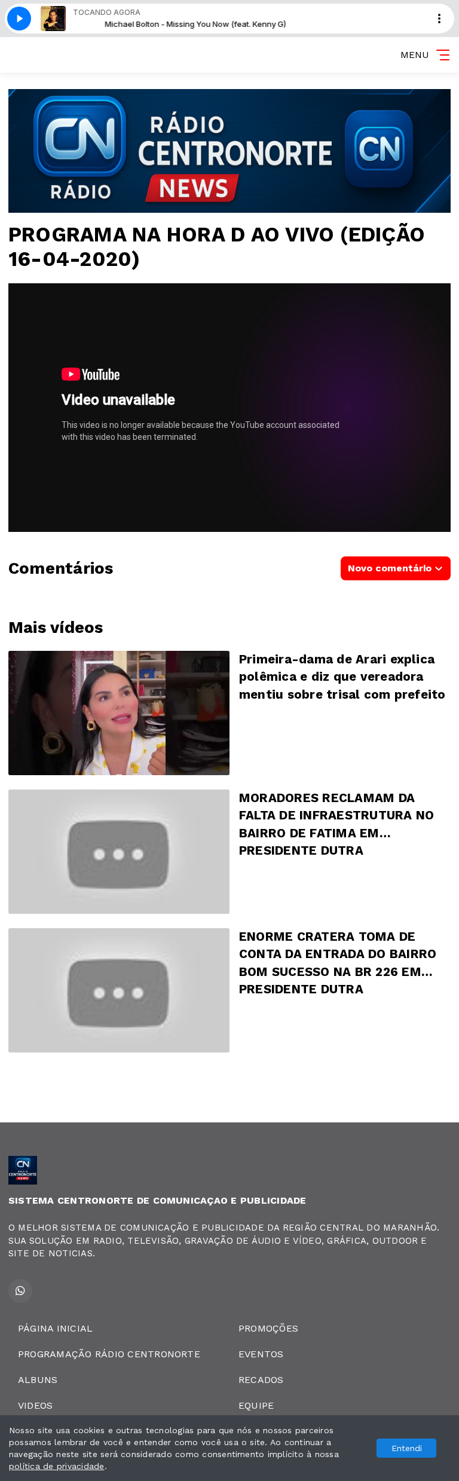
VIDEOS (35, 1405)
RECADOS (261, 1379)
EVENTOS (261, 1354)
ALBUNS (37, 1379)
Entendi (406, 1448)
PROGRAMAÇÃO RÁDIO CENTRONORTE (109, 1354)
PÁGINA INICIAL (55, 1328)
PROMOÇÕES (268, 1328)
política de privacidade (57, 1466)
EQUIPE (256, 1405)
